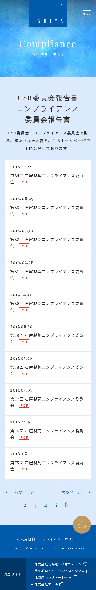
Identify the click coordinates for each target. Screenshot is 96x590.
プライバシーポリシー (60, 539)
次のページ (71, 492)
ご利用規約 (26, 539)
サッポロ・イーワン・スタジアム (60, 570)
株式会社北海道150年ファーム (58, 564)
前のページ (24, 492)
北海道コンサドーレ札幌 (53, 577)
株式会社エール (46, 584)
